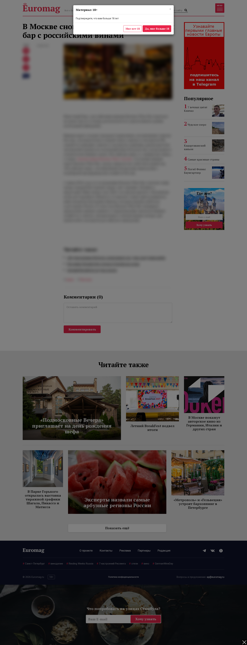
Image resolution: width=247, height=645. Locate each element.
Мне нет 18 (133, 28)
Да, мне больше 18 (157, 28)
